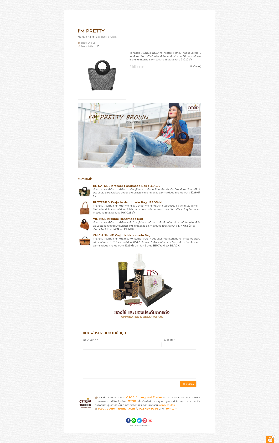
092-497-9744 (148, 409)
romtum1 (172, 409)
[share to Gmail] (150, 420)
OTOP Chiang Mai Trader (144, 397)
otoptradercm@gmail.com (116, 409)
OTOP (132, 401)
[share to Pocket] (144, 420)
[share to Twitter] (139, 420)
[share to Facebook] (128, 420)
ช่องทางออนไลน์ (166, 405)
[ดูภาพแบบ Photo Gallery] (197, 106)
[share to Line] (133, 420)
